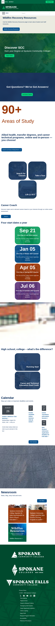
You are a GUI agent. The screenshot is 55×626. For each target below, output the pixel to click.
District (11, 1)
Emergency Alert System (26, 605)
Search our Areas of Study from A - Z (12, 149)
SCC (3, 1)
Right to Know (24, 600)
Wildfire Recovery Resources (11, 29)
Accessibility (23, 618)
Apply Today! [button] (9, 55)
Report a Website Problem (27, 603)
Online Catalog (24, 610)
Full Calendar (33, 441)
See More (41, 500)
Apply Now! (50, 1)
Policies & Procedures (25, 620)
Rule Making (23, 598)
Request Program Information (27, 615)
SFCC (6, 1)
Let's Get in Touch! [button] (27, 94)
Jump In (6, 216)
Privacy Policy (22, 590)
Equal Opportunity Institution (27, 608)
